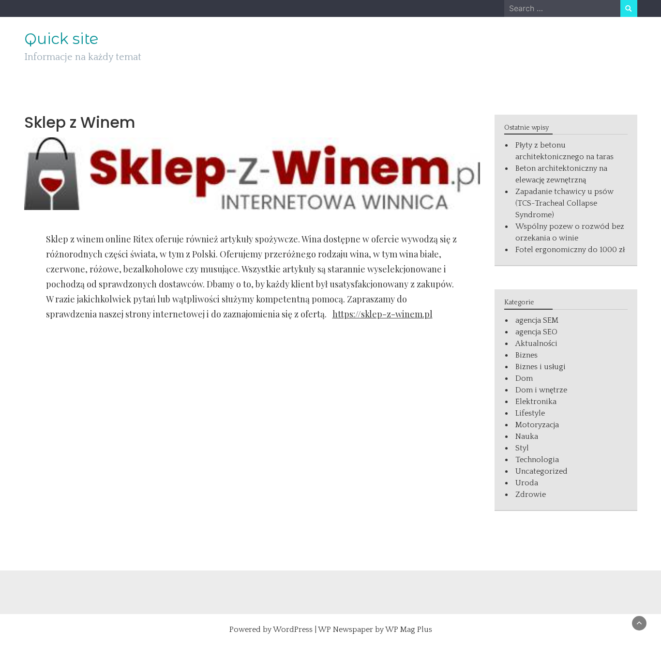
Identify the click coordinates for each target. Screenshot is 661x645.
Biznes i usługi (540, 366)
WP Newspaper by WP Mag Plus (375, 629)
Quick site (61, 39)
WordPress (293, 629)
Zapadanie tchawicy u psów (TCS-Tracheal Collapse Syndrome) (564, 203)
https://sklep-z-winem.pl (382, 314)
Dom (524, 378)
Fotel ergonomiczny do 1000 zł (570, 249)
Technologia (537, 459)
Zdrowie (530, 494)
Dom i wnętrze (541, 390)
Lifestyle (530, 413)
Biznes (526, 355)
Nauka (526, 436)
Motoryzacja (537, 424)
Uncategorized (541, 471)
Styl (522, 448)
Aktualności (536, 343)
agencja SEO (536, 332)
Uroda (526, 483)
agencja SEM (536, 320)
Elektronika (535, 401)
